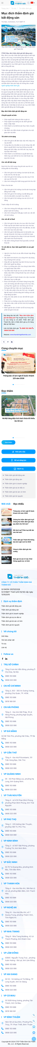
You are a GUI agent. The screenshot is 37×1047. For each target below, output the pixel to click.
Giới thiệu (4, 636)
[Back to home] (18, 3)
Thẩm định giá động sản (10, 610)
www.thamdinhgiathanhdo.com (20, 334)
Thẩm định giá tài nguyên (10, 625)
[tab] (13, 384)
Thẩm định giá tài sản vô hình (11, 621)
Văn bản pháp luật (7, 640)
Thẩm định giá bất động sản (11, 606)
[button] (2, 3)
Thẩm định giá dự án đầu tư (11, 617)
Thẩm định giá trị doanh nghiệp (12, 613)
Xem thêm (8, 442)
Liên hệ (4, 647)
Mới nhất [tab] (6, 504)
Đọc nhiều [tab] (18, 504)
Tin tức (3, 644)
